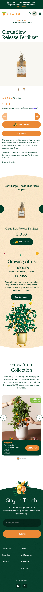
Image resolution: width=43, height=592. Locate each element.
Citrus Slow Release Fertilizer (21, 228)
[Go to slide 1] (18, 458)
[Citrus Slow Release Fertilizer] (21, 209)
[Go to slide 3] (22, 458)
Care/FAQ (25, 562)
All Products (26, 555)
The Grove (6, 548)
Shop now (21, 7)
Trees (23, 548)
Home (19, 20)
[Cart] (34, 13)
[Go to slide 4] (25, 458)
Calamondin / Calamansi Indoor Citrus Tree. (11, 447)
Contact (5, 562)
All (25, 20)
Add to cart (24, 125)
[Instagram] (24, 586)
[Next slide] (39, 418)
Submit (22, 534)
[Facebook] (18, 586)
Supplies (6, 555)
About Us (25, 568)
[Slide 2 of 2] (24, 89)
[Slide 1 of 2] (18, 89)
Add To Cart (24, 242)
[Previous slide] (3, 418)
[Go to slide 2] (20, 458)
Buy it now (21, 133)
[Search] (29, 13)
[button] (7, 98)
